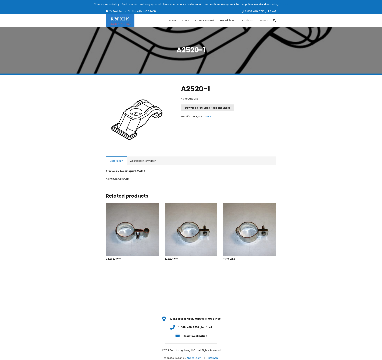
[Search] (274, 20)
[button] (166, 89)
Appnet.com (194, 358)
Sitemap (213, 358)
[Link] (120, 20)
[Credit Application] (179, 336)
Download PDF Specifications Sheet (207, 108)
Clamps (207, 116)
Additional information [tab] (143, 161)
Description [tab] (116, 161)
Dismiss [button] (284, 4)
